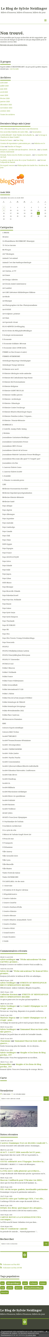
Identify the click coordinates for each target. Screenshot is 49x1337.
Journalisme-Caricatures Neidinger (15, 437)
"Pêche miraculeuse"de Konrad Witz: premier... (23, 960)
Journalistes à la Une (10, 463)
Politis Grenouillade (10, 685)
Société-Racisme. (8, 804)
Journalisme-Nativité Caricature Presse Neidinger (21, 454)
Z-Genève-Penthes (9, 924)
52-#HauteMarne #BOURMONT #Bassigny (18, 241)
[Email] (24, 1255)
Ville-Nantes (7, 868)
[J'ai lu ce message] (46, 1331)
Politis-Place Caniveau (10, 715)
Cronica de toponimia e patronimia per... (15, 143)
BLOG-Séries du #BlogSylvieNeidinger (17, 331)
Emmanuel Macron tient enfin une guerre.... (24, 1030)
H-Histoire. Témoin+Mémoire (13, 420)
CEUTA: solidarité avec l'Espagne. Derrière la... (22, 1161)
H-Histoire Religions (10, 386)
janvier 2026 (5, 101)
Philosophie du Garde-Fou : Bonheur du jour (24, 166)
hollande (33, 1283)
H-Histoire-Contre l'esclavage (13, 407)
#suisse (43, 1283)
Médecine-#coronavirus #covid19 (15, 488)
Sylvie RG (4, 971)
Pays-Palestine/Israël (10, 595)
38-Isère (5, 237)
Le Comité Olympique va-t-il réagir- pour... (23, 1007)
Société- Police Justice (10, 753)
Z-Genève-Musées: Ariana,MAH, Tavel (16, 920)
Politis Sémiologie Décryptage (14, 706)
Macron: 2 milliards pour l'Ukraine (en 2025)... (21, 1180)
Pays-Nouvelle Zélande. (11, 591)
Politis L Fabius (8, 693)
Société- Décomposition (11, 745)
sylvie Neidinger (8, 982)
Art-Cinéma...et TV (9, 271)
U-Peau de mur (8, 839)
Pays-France (7, 553)
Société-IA (6, 783)
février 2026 (5, 98)
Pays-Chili (6, 535)
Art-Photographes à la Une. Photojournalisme (19, 305)
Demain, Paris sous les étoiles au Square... (16, 155)
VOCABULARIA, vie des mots (13, 881)
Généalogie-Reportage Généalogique (16, 361)
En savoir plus (31, 1335)
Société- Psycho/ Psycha (11, 757)
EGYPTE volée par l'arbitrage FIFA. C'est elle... (22, 1198)
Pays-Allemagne (8, 514)
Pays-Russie (6, 604)
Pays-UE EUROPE (8, 625)
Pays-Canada (7, 531)
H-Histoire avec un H (10, 369)
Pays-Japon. (6, 574)
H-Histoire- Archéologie (11, 399)
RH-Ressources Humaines (12, 719)
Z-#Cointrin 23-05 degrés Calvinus (15, 890)
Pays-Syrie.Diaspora (10, 617)
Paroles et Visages (14, 146)
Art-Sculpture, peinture (11, 314)
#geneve (18, 1288)
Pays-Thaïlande (8, 621)
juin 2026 (3, 89)
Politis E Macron (8, 668)
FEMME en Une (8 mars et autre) (14, 352)
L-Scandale (6, 476)
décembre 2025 (6, 105)
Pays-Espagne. (7, 548)
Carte (3, 1077)
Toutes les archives (7, 114)
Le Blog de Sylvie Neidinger (24, 8)
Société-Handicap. (9, 779)
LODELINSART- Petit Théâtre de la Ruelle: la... (17, 135)
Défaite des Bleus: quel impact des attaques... (21, 1208)
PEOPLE (5, 646)
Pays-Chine (6, 540)
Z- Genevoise (7, 886)
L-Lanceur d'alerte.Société (12, 471)
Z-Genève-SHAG (8, 928)
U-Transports (7, 843)
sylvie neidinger (8, 959)
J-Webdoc (6, 433)
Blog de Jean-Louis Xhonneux (26, 129)
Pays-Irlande (7, 565)
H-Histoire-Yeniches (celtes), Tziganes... (17, 416)
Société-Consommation (11, 762)
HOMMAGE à (7, 425)
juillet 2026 (4, 86)
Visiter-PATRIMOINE (10, 877)
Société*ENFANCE (9, 736)
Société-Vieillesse (9, 809)
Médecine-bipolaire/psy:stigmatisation (17, 493)
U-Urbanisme (7, 847)
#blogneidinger (13, 1283)
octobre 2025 (5, 111)
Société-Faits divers (9, 775)
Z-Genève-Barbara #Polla (12, 907)
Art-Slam (5, 318)
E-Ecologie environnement (12, 335)
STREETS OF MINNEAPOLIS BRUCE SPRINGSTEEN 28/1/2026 (23, 983)
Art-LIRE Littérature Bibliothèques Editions (18, 292)
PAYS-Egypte (7, 544)
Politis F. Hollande (9, 672)
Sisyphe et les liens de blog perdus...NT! (23, 1053)
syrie (25, 1283)
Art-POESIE (6, 309)
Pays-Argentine (8, 518)
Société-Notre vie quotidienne (13, 796)
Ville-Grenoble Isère (10, 856)
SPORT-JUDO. (7, 813)
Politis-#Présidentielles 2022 (13, 710)
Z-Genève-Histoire (9, 911)
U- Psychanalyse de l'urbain (12, 821)
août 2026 (4, 83)
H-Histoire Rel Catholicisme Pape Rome (17, 378)
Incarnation (36, 132)
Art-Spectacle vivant (10, 322)
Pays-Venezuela (8, 642)
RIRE (4, 723)
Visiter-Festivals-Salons (11, 873)
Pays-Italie (6, 570)
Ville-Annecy (7, 851)
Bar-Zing (19, 140)
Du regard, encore (7, 165)
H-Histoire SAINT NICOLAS (13, 390)
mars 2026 (4, 95)
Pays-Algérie (7, 510)
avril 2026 (4, 92)
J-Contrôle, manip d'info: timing (14, 429)
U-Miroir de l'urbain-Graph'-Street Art (16, 834)
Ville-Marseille (8, 864)
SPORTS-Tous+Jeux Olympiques (14, 817)
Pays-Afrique (7, 506)
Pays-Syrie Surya (8, 612)
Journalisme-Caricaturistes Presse (15, 442)
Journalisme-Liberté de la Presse (14, 450)
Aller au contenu (7, 2)
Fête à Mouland (6, 129)
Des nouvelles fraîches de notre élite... (14, 132)
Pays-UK (5, 629)
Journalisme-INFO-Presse (12, 446)
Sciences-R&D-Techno (10, 732)
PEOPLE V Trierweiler (10, 659)
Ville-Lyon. (6, 860)
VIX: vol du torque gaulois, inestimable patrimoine (24, 1189)
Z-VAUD (5, 941)
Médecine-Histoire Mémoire (13, 497)
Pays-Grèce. (6, 561)
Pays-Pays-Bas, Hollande (11, 599)
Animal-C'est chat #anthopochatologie (16, 262)
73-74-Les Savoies (9, 245)
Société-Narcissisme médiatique (14, 792)
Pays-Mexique (7, 587)
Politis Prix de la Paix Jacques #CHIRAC (17, 698)
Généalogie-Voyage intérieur (13, 365)
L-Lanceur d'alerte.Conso (11, 467)
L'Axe (2, 146)
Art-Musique (7, 301)
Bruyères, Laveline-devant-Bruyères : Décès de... (18, 149)
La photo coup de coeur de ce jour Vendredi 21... (18, 160)
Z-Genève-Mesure (9, 915)
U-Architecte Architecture (11, 826)
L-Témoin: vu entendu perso (13, 480)
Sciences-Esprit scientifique (12, 728)
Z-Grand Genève (8, 932)
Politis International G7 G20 (12, 689)
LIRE (4, 484)
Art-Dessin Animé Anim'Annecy (14, 284)
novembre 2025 (6, 108)
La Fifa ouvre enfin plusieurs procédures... (20, 1171)
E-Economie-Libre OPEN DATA (14, 348)
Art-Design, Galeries (10, 279)
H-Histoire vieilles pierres (12, 395)
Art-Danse (6, 275)
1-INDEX (5, 232)
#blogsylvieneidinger (34, 1288)
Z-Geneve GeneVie (9, 902)
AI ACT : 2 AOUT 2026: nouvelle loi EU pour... (20, 1152)
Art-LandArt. (7, 288)
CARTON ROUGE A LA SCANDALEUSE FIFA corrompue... (20, 1218)
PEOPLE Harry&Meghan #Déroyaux (16, 655)
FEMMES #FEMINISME (11, 356)
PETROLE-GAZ (8, 664)
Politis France (7, 676)
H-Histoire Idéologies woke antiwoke (16, 373)
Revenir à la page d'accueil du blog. (13, 45)
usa (2, 1283)
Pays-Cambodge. (8, 527)
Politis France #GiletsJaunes (12, 681)
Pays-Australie (7, 523)
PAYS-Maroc (7, 582)
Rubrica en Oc (39, 143)
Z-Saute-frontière (8, 937)
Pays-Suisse (6, 608)
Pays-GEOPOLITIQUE (10, 557)
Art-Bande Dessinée (9, 267)
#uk (2, 1288)
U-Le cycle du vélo (9, 830)
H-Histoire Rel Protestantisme (13, 382)
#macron (4, 1292)
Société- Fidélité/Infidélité (12, 749)
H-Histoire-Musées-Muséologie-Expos (17, 412)
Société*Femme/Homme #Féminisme (16, 740)
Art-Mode (6, 296)
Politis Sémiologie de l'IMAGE (13, 702)
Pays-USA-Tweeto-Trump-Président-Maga (18, 638)
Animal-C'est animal (10, 258)
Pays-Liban (6, 578)
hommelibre (6, 1064)
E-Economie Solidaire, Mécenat (14, 343)
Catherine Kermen (9, 994)
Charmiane (5, 1041)
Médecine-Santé (8, 501)
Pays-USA (6, 634)
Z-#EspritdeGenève (9, 894)
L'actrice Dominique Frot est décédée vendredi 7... (24, 1143)
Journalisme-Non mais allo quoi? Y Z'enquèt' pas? (21, 459)
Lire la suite (14, 69)
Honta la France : (6, 140)
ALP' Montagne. (8, 254)
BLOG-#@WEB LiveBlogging (13, 326)
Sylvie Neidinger (8, 1006)
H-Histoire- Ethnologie (11, 403)
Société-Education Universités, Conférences (18, 770)
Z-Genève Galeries (9, 898)
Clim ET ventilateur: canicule (13, 1228)
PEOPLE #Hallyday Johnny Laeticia (15, 651)
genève (9, 1288)
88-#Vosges (6, 250)
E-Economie (7, 339)
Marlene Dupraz (8, 1017)
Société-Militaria (8, 787)
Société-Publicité (8, 800)
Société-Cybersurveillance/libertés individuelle (20, 766)
